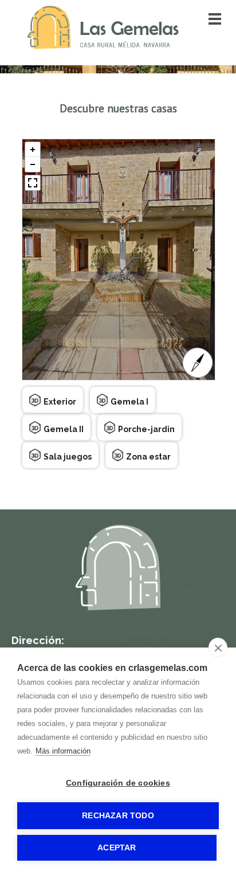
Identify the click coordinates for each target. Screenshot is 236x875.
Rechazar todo (118, 815)
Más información (63, 751)
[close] (218, 647)
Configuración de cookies (118, 783)
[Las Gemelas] (103, 46)
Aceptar (116, 847)
